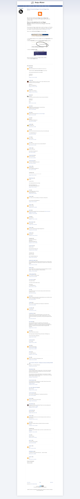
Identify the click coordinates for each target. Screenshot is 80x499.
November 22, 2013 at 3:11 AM (33, 419)
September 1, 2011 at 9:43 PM (33, 213)
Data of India (31, 321)
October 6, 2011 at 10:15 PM (33, 224)
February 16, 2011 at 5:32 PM (33, 77)
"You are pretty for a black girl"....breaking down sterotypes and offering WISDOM (41, 362)
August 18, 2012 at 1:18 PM (32, 342)
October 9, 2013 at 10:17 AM (33, 412)
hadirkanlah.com (31, 451)
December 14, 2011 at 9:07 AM (33, 235)
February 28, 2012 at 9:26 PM (33, 276)
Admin (30, 216)
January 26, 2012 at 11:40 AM (33, 264)
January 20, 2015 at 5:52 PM (33, 437)
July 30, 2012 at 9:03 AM (32, 318)
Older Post (51, 482)
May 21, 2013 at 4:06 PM (32, 395)
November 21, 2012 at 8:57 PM (33, 377)
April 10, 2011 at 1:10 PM (32, 126)
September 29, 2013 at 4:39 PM (33, 407)
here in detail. (48, 29)
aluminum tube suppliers (32, 260)
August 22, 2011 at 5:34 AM (32, 201)
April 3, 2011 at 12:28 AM (32, 121)
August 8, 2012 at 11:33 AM (32, 327)
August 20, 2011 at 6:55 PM (32, 193)
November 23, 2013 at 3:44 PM (33, 425)
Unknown (30, 166)
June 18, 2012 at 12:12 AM (32, 310)
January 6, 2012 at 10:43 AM (33, 257)
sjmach (30, 67)
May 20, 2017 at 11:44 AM (32, 459)
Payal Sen (30, 398)
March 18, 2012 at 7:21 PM (32, 286)
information (30, 430)
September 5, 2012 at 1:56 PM (33, 354)
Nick (29, 129)
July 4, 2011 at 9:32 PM (32, 152)
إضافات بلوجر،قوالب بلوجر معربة (33, 387)
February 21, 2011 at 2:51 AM (33, 86)
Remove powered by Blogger (41, 113)
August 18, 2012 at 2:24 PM (32, 348)
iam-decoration (31, 410)
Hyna (29, 357)
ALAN (30, 142)
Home (40, 482)
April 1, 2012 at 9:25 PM (32, 299)
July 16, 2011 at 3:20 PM (32, 157)
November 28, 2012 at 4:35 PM (33, 384)
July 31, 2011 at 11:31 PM (32, 169)
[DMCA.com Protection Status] (42, 486)
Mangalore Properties (32, 383)
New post (30, 424)
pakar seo (30, 440)
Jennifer (30, 80)
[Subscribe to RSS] (21, 13)
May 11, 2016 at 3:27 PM (32, 448)
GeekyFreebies (31, 245)
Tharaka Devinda (31, 155)
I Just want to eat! (31, 279)
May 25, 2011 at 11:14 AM (32, 139)
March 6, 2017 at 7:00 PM (32, 453)
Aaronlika (30, 302)
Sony (29, 289)
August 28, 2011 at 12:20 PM (33, 207)
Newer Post (28, 482)
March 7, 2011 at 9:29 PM (32, 109)
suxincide (30, 124)
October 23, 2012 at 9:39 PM (33, 359)
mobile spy (30, 267)
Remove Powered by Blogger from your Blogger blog (38, 9)
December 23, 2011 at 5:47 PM (33, 242)
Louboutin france (31, 313)
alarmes (30, 351)
